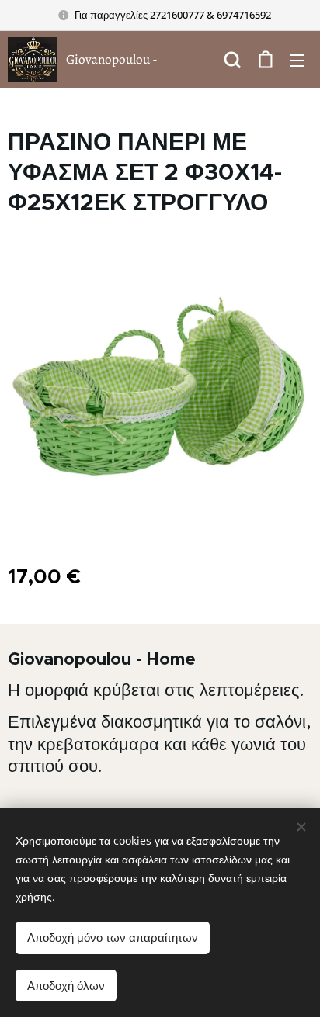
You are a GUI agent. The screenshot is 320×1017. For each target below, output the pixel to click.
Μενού (296, 59)
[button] (232, 59)
